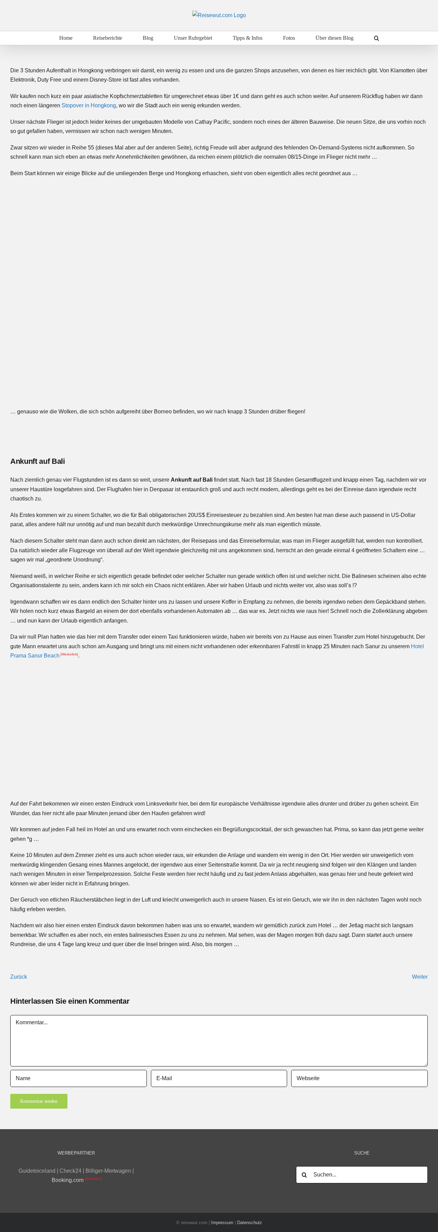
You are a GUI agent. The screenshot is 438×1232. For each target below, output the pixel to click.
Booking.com (67, 1180)
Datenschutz (249, 1222)
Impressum (222, 1222)
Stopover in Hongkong (89, 105)
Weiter (420, 977)
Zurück (18, 977)
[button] (376, 38)
